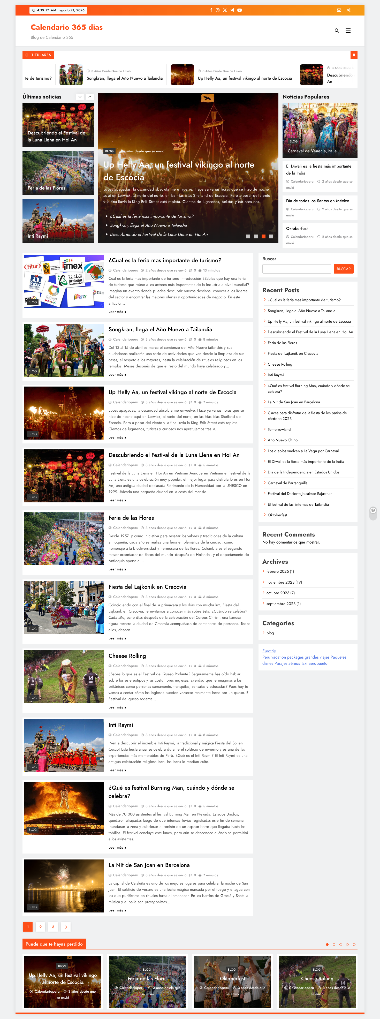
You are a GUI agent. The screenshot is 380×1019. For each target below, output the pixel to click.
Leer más (116, 311)
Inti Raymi (38, 187)
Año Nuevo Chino (283, 440)
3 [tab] (264, 237)
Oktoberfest (297, 228)
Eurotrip (269, 651)
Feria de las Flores (46, 139)
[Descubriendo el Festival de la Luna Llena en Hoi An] (284, 74)
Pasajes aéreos (287, 663)
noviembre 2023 (280, 582)
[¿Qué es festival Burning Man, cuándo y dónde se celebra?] (64, 808)
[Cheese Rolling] (64, 676)
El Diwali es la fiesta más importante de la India (306, 461)
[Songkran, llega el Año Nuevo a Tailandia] (44, 74)
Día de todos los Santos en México (317, 201)
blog (294, 141)
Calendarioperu (302, 181)
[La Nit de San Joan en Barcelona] (64, 885)
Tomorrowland (279, 429)
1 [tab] (248, 237)
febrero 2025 (278, 571)
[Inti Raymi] (64, 745)
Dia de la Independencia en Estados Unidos (303, 472)
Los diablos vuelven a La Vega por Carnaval (303, 451)
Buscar (269, 258)
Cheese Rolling (127, 656)
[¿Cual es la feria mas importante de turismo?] (64, 281)
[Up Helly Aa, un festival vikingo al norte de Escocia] (155, 74)
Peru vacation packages (282, 657)
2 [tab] (256, 237)
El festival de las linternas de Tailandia (298, 504)
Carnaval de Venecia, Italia (312, 151)
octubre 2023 (278, 593)
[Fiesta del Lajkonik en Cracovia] (64, 607)
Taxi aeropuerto (314, 663)
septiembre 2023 (281, 604)
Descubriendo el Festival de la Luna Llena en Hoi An (174, 455)
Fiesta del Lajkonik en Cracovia (147, 587)
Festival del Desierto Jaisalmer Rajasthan (300, 493)
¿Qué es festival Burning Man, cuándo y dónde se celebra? (309, 388)
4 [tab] (272, 237)
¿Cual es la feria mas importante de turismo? (151, 216)
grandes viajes (317, 657)
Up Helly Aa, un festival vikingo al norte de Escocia (218, 78)
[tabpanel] (188, 168)
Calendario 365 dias (67, 27)
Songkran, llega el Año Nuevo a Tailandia (98, 78)
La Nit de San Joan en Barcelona (149, 865)
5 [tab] (354, 944)
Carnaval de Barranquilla (287, 483)
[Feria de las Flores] (64, 538)
